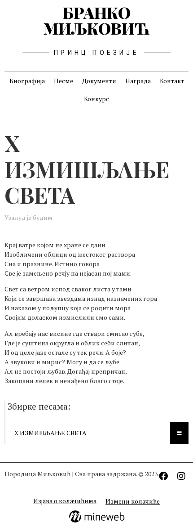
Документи (99, 80)
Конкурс (96, 98)
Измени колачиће (132, 501)
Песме (63, 80)
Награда (138, 80)
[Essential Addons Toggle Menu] (179, 433)
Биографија (27, 80)
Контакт (172, 80)
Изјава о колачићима (64, 500)
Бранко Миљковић (96, 20)
